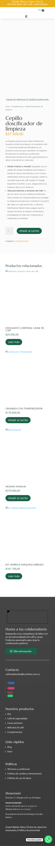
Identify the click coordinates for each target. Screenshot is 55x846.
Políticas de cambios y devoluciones (24, 773)
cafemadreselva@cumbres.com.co (22, 674)
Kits (9, 714)
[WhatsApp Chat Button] (48, 839)
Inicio (7, 106)
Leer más (13, 342)
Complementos (17, 106)
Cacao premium (15, 723)
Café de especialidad (17, 718)
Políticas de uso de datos (19, 778)
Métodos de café (15, 727)
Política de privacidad (29, 830)
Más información (22, 651)
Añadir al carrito (29, 231)
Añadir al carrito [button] (18, 420)
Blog (9, 747)
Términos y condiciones (18, 769)
